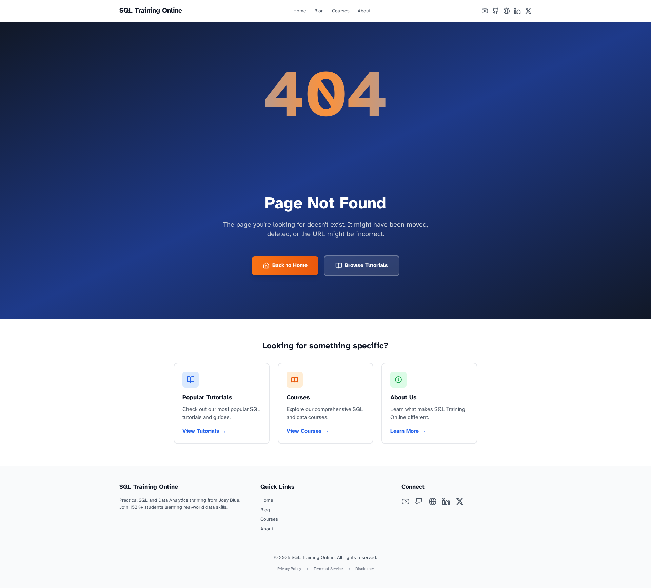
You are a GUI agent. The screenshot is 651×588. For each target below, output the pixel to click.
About (364, 11)
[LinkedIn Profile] (517, 10)
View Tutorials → (204, 431)
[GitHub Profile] (495, 10)
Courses (341, 11)
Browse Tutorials (366, 265)
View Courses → (308, 431)
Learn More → (408, 431)
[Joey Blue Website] (506, 10)
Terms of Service (328, 569)
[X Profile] (528, 10)
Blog (319, 11)
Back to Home (290, 265)
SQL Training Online (150, 10)
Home (299, 11)
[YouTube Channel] (484, 10)
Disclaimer (364, 569)
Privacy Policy (289, 569)
